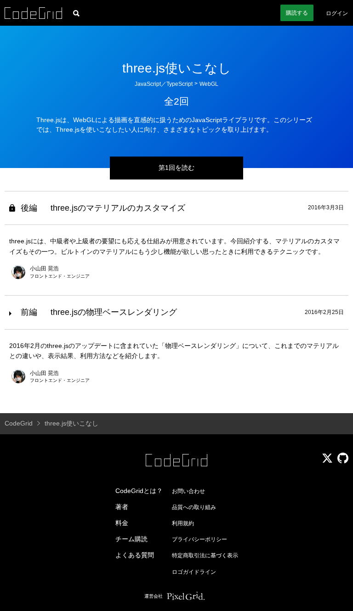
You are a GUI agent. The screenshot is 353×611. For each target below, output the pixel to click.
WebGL (208, 84)
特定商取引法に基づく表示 (205, 555)
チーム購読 (131, 539)
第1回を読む (176, 167)
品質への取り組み (194, 507)
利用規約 (183, 523)
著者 (121, 506)
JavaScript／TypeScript (164, 84)
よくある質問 (134, 555)
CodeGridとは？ (139, 490)
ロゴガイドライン (194, 572)
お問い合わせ (188, 491)
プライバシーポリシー (199, 539)
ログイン (337, 13)
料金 (121, 523)
